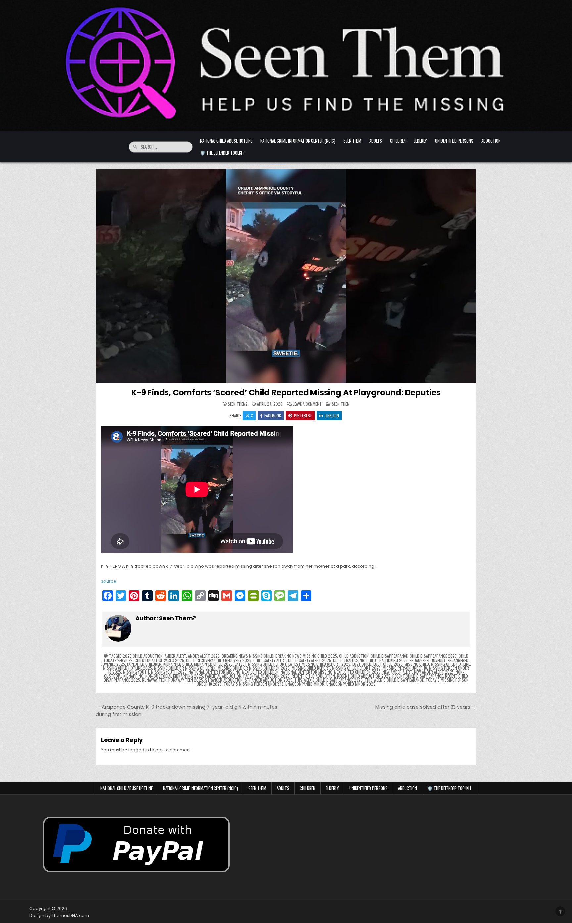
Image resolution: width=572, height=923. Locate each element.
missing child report (311, 668)
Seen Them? (238, 404)
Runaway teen (154, 680)
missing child (417, 664)
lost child (361, 664)
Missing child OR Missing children (185, 668)
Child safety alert (269, 660)
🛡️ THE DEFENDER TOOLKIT (222, 152)
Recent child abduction (313, 676)
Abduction (491, 140)
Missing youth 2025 (169, 672)
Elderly (420, 140)
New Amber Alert (397, 672)
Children (398, 140)
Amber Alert (175, 656)
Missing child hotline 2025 (127, 668)
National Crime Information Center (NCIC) (297, 140)
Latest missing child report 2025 (319, 664)
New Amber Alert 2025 (434, 672)
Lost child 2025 (388, 664)
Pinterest (303, 415)
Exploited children (144, 664)
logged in (138, 750)
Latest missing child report (260, 664)
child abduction (354, 656)
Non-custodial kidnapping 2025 (174, 676)
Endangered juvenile (428, 660)
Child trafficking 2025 (387, 660)
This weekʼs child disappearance (394, 680)
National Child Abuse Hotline (226, 140)
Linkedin (332, 415)
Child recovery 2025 (233, 660)
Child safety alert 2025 (309, 660)
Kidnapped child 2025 (213, 664)
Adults (375, 140)
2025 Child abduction (143, 656)
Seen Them (352, 140)
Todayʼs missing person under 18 (253, 684)
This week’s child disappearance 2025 (328, 680)
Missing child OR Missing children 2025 (254, 668)
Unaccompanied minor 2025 (350, 684)
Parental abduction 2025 (266, 676)
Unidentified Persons (454, 140)
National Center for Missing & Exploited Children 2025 (331, 672)
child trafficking (348, 660)
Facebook (272, 415)
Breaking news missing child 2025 (306, 656)
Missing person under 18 (405, 668)
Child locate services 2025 (159, 660)
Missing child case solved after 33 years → (425, 707)
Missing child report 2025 (356, 668)
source (108, 581)
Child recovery (199, 660)
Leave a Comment (307, 404)
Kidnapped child (177, 664)
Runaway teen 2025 (185, 680)
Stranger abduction (224, 680)
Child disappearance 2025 (433, 656)
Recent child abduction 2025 (363, 676)
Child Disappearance (389, 656)
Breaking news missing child (247, 656)
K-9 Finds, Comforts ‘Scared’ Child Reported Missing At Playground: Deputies (286, 392)
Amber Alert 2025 (204, 656)
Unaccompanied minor (304, 684)
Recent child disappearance (417, 676)
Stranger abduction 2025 (268, 680)
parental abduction (223, 676)
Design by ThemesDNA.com (59, 915)
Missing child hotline (450, 664)
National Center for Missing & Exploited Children (234, 672)
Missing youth (136, 672)
